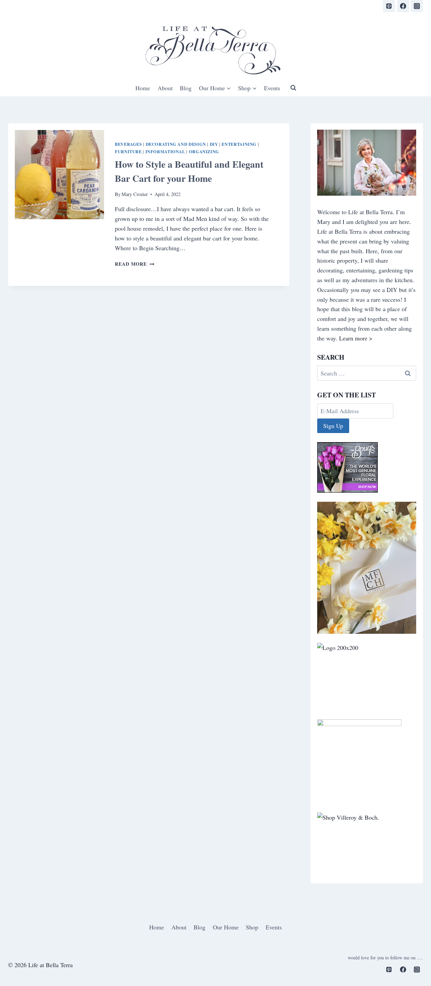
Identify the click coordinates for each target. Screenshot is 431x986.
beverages (128, 144)
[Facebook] (403, 6)
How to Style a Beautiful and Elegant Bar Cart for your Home (189, 171)
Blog (186, 88)
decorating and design (176, 144)
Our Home (226, 927)
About (165, 88)
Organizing (204, 152)
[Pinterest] (389, 6)
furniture (128, 152)
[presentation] (59, 174)
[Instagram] (417, 6)
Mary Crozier (135, 194)
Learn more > (355, 338)
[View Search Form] (293, 88)
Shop (252, 927)
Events (272, 88)
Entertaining (239, 144)
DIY (214, 144)
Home (142, 88)
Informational (165, 152)
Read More (134, 263)
